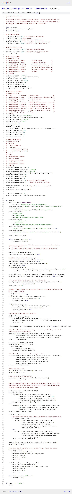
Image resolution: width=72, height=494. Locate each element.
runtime (39, 8)
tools (45, 8)
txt (65, 491)
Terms (20, 491)
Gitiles (10, 491)
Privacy (15, 491)
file (37, 13)
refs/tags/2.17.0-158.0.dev (22, 8)
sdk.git (9, 8)
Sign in (68, 3)
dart (3, 8)
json (68, 491)
